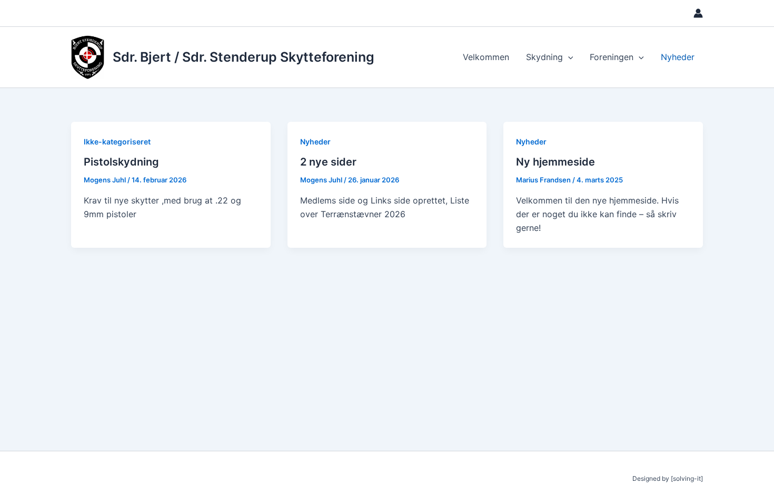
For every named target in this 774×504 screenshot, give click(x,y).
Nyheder (677, 57)
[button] (568, 57)
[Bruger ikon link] (698, 13)
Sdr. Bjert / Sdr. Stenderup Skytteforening (243, 57)
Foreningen (611, 57)
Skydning (544, 57)
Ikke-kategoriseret (117, 141)
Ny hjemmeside (555, 162)
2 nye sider (328, 162)
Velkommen (486, 57)
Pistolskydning (121, 162)
